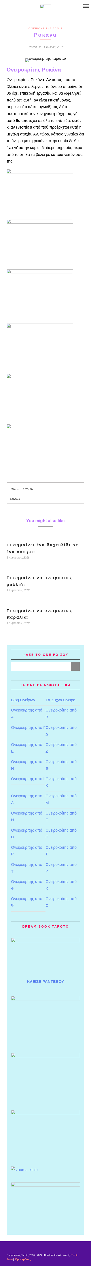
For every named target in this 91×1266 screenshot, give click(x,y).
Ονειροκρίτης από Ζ (61, 748)
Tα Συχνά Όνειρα (60, 700)
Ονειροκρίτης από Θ (61, 765)
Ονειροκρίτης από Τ (26, 868)
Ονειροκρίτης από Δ (61, 731)
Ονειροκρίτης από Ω (61, 902)
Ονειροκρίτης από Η (26, 765)
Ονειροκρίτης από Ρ (45, 28)
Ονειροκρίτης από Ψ (26, 902)
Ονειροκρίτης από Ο (26, 833)
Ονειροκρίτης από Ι (27, 779)
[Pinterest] (15, 6)
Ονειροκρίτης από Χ (61, 885)
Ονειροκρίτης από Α (26, 713)
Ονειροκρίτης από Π (61, 833)
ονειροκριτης (22, 489)
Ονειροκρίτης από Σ (61, 851)
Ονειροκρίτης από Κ (61, 782)
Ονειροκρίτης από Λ (26, 799)
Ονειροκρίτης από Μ (61, 799)
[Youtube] (9, 6)
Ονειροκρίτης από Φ (26, 885)
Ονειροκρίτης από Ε (26, 748)
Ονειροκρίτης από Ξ (61, 816)
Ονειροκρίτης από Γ (28, 727)
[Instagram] (20, 6)
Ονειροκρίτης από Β (61, 713)
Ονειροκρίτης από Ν (26, 816)
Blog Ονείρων (23, 700)
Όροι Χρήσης (23, 1259)
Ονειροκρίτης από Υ (61, 868)
